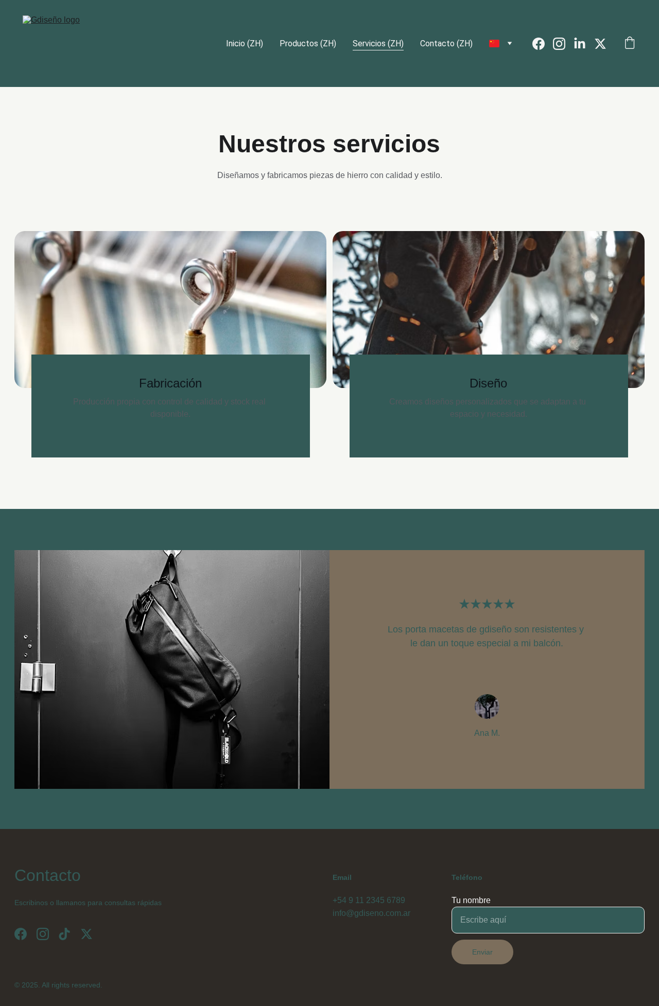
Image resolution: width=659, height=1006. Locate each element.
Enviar (482, 952)
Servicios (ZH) (378, 43)
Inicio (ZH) (244, 43)
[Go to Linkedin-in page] (584, 44)
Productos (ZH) (308, 43)
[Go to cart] (629, 43)
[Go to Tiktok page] (64, 934)
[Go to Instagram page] (563, 44)
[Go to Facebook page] (542, 44)
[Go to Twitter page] (600, 44)
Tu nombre (471, 900)
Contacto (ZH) (446, 43)
